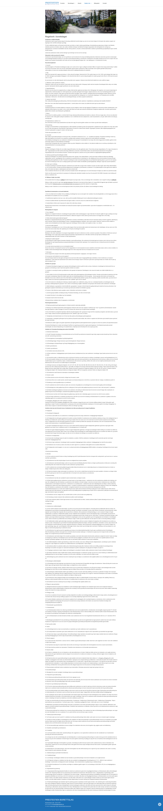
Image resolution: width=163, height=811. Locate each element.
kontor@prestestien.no (59, 804)
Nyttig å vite (87, 3)
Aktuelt (79, 3)
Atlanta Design (52, 806)
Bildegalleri (96, 3)
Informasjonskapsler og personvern (65, 806)
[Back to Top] (159, 804)
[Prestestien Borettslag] (52, 3)
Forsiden (62, 3)
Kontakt (105, 3)
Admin (57, 806)
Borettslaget (71, 3)
